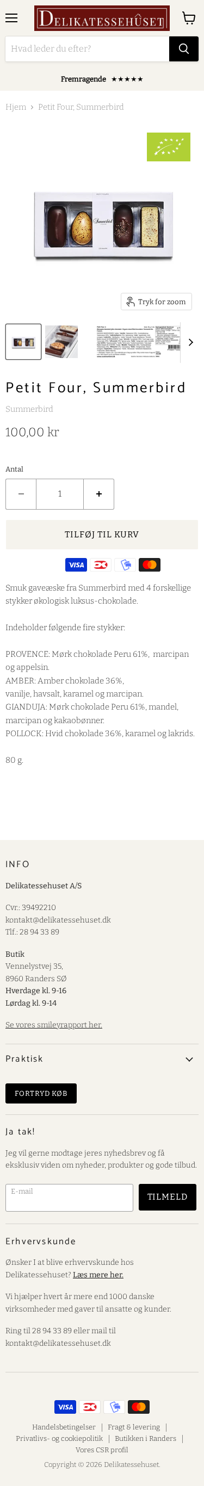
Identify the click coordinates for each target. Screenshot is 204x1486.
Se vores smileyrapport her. (53, 1025)
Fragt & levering (134, 1427)
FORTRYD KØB (41, 1093)
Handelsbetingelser (64, 1427)
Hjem (15, 107)
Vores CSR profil (102, 1450)
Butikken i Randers (145, 1438)
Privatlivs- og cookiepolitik (59, 1438)
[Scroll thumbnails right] (188, 342)
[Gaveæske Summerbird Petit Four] (23, 341)
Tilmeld (167, 1197)
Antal (14, 469)
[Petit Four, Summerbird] (61, 341)
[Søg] (184, 48)
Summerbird (29, 409)
